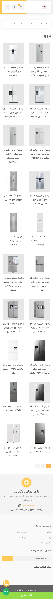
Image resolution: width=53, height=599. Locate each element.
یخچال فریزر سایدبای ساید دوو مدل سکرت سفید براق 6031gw (13, 112)
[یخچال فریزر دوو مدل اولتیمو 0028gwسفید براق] (13, 350)
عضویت (7, 558)
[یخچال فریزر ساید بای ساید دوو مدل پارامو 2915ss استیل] (39, 391)
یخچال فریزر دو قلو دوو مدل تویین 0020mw (13, 451)
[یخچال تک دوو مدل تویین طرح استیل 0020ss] (13, 181)
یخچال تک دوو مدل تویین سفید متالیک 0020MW (39, 240)
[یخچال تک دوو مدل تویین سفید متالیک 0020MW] (39, 222)
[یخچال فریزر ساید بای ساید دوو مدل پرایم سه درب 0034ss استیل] (13, 263)
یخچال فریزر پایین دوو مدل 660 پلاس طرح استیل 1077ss (40, 71)
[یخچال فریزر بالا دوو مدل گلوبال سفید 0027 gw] (13, 52)
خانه (49, 532)
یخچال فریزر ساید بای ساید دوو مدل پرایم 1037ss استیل (13, 327)
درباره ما (22, 537)
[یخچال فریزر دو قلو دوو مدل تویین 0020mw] (13, 433)
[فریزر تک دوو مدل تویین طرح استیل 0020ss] (13, 222)
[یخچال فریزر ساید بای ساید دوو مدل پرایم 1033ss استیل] (39, 309)
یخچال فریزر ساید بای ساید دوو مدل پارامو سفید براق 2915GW (39, 154)
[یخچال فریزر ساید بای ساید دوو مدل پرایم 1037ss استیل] (13, 309)
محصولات (21, 532)
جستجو (25, 595)
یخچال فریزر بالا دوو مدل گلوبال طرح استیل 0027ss (39, 199)
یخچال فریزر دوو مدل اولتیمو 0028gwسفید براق (13, 369)
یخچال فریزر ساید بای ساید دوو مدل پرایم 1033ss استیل (39, 327)
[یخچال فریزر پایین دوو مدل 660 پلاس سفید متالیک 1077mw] (13, 135)
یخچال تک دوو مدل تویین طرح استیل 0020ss (13, 199)
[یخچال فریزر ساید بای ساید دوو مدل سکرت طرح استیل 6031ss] (39, 94)
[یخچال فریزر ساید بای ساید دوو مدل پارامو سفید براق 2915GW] (39, 135)
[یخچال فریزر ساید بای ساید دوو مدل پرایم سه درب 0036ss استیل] (39, 263)
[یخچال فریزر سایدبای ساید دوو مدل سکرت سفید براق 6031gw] (13, 94)
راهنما (48, 537)
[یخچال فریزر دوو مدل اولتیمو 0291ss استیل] (39, 433)
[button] (21, 7)
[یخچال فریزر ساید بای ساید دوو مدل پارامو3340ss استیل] (39, 350)
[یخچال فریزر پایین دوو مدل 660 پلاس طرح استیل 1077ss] (39, 52)
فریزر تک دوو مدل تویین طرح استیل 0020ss (13, 240)
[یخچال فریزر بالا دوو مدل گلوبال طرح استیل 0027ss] (39, 181)
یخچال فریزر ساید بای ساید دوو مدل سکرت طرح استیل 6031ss (39, 112)
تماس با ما (46, 542)
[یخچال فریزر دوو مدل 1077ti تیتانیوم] (13, 391)
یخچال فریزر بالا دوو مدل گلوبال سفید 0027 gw (13, 71)
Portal (18, 590)
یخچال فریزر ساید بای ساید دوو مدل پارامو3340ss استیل (39, 369)
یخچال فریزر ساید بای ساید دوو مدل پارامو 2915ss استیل (39, 410)
